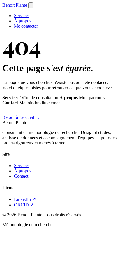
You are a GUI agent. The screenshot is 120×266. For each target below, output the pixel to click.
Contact (21, 176)
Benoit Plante (14, 5)
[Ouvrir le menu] (30, 5)
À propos (22, 20)
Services (21, 15)
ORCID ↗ (24, 204)
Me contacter (26, 26)
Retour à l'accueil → (21, 117)
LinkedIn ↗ (25, 199)
